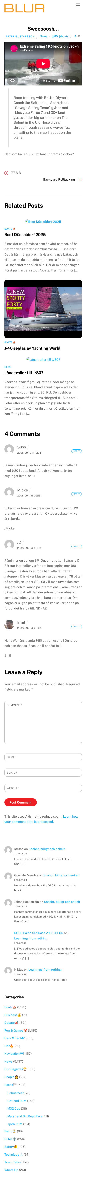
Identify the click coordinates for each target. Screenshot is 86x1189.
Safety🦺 (11, 1146)
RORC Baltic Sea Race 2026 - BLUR (38, 933)
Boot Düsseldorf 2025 (25, 234)
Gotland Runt (16, 1101)
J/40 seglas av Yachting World (32, 348)
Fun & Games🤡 (15, 1030)
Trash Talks (12, 1162)
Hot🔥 (9, 1046)
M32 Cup (13, 1108)
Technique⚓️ (13, 1154)
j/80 (55, 36)
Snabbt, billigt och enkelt (47, 849)
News (43, 36)
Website (13, 788)
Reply (76, 451)
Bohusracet (15, 1093)
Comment (15, 705)
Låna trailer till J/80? (23, 372)
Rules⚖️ (10, 1139)
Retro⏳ (10, 1131)
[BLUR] (24, 10)
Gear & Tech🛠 (14, 1038)
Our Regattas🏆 (15, 1069)
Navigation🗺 (14, 1053)
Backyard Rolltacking (59, 179)
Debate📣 (11, 1022)
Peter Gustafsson (20, 36)
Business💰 (12, 1015)
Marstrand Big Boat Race (25, 1116)
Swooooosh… (43, 29)
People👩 (11, 1077)
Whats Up (11, 1170)
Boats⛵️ (10, 228)
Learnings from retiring (30, 938)
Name (12, 757)
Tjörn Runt (14, 1124)
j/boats (64, 36)
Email (12, 772)
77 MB (16, 173)
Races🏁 (10, 1084)
